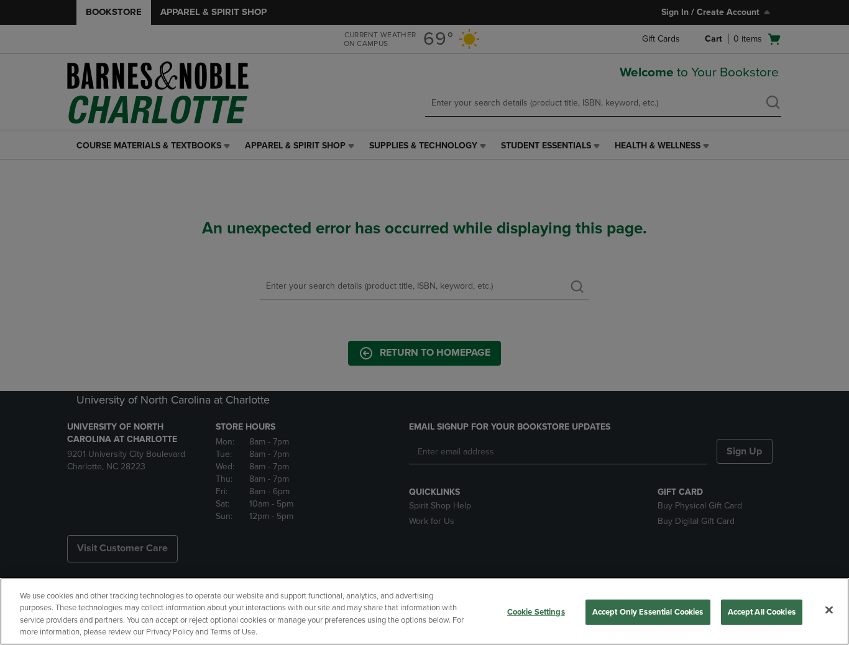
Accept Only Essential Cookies (648, 612)
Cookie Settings (536, 612)
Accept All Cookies (762, 612)
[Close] (829, 609)
